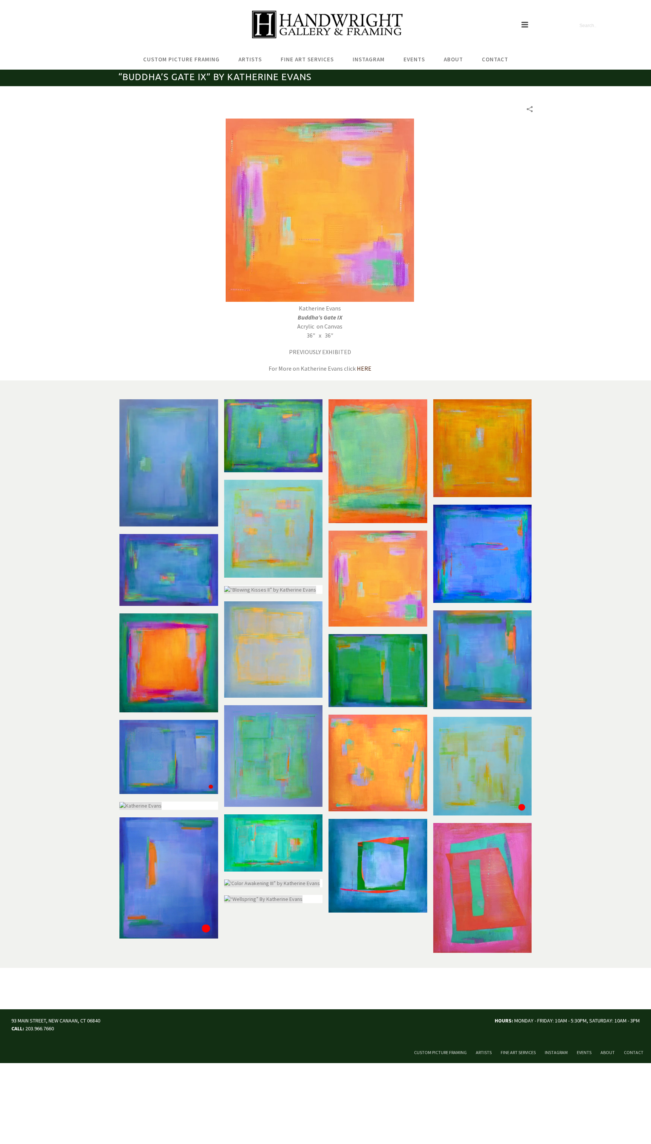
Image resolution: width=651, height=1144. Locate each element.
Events (414, 59)
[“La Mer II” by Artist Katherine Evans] (168, 462)
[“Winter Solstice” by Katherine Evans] (482, 554)
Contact (495, 59)
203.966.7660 (39, 1028)
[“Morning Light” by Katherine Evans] (168, 662)
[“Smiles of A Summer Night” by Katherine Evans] (378, 866)
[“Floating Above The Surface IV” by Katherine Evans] (273, 756)
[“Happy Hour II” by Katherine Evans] (168, 570)
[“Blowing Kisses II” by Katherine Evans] (273, 589)
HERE (364, 368)
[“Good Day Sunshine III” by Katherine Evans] (273, 529)
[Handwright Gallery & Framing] (325, 25)
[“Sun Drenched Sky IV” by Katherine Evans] (273, 649)
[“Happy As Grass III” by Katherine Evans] (378, 670)
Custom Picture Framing (181, 59)
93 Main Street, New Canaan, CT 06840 (55, 1020)
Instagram (369, 59)
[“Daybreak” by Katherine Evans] (482, 766)
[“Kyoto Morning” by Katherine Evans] (482, 448)
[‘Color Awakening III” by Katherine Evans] (273, 883)
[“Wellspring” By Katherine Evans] (273, 899)
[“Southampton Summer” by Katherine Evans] (482, 659)
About (453, 59)
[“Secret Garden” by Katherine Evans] (273, 435)
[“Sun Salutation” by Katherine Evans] (378, 763)
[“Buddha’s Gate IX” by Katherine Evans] (378, 579)
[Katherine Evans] (168, 757)
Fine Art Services (307, 59)
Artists (250, 59)
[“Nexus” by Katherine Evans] (378, 461)
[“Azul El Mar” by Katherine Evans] (168, 878)
